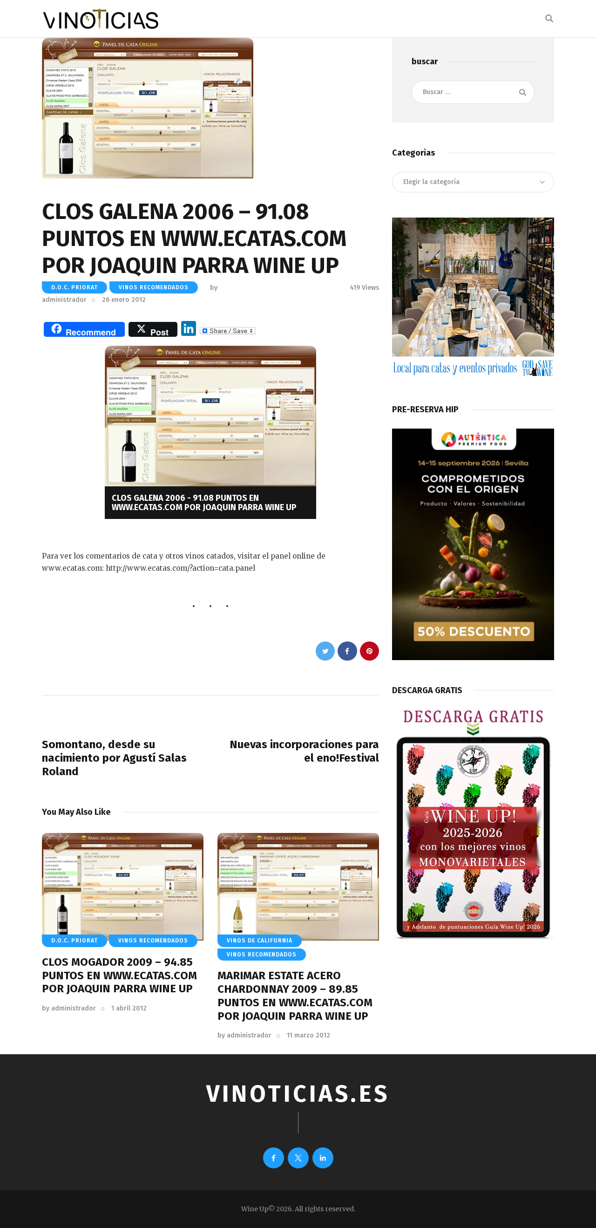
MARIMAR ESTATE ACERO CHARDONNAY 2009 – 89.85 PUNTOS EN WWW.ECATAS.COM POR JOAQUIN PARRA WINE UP (294, 995)
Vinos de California (259, 940)
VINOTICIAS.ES (298, 1093)
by (69, 1008)
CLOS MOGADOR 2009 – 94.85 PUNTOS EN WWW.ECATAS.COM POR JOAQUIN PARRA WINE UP (119, 975)
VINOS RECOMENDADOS (154, 287)
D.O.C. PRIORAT (74, 287)
